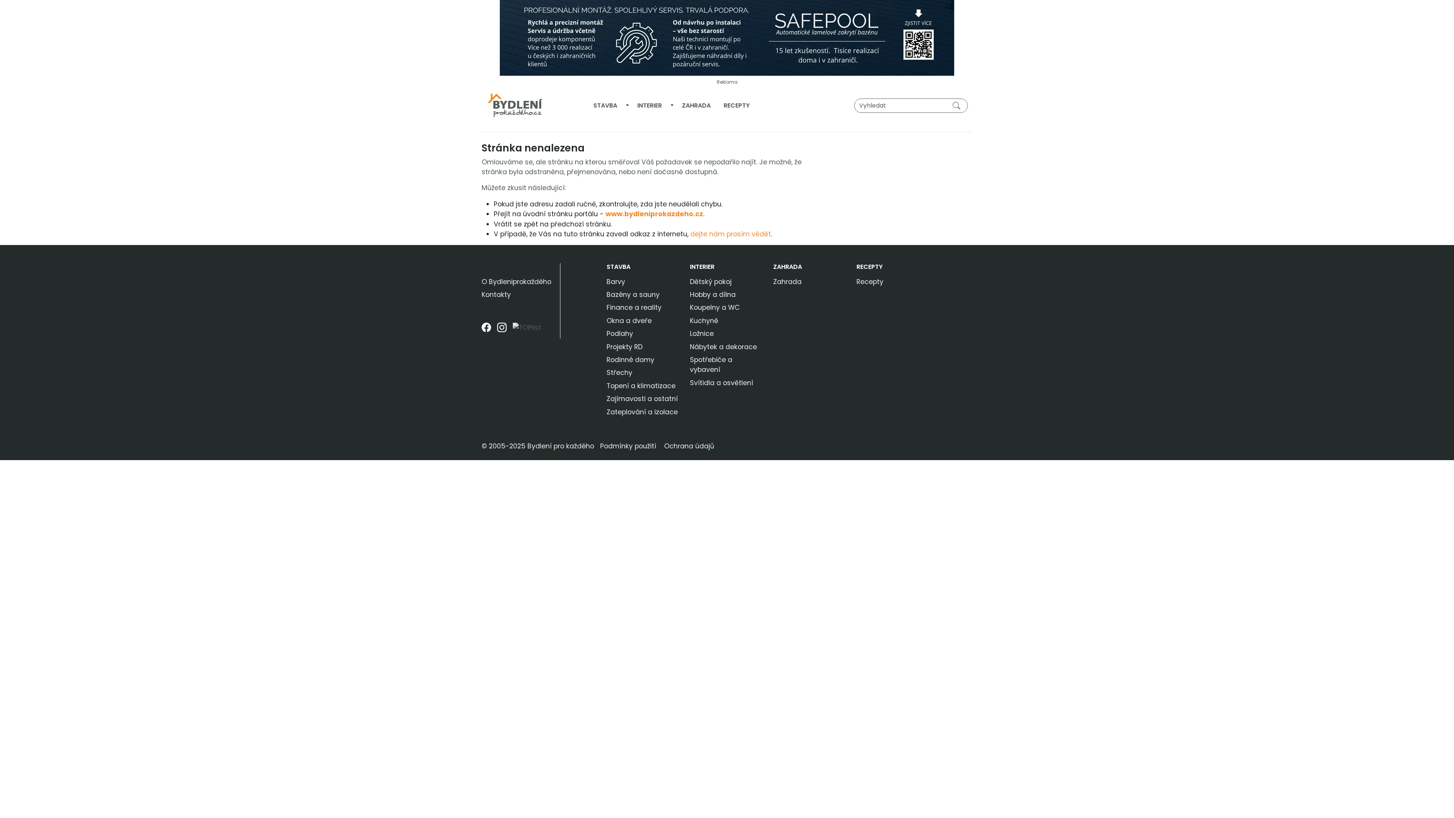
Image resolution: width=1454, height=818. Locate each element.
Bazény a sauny (633, 294)
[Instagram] (502, 330)
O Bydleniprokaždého (516, 281)
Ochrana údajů (689, 446)
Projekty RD (625, 346)
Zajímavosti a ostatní (642, 398)
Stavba (605, 105)
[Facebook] (486, 330)
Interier (649, 105)
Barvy (616, 281)
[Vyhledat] (958, 105)
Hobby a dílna (713, 294)
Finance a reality (634, 307)
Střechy (619, 372)
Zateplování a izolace (642, 412)
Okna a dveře (629, 320)
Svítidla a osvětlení (721, 382)
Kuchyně (704, 320)
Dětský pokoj (711, 281)
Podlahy (620, 333)
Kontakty (496, 294)
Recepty (737, 105)
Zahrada (696, 105)
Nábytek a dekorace (723, 346)
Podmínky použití (628, 446)
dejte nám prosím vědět (730, 234)
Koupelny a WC (715, 307)
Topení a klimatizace (641, 385)
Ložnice (702, 333)
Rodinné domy (630, 359)
